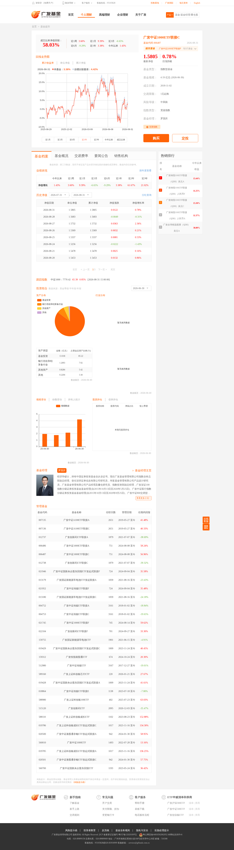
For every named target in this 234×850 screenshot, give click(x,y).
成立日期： (150, 85)
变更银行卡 (108, 815)
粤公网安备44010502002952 (155, 834)
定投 (185, 138)
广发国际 (169, 3)
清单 (191, 803)
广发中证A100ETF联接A (76, 520)
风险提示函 (71, 830)
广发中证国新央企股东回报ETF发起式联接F (76, 571)
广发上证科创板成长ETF (77, 717)
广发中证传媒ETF (76, 665)
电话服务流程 (142, 815)
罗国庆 (164, 118)
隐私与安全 (142, 830)
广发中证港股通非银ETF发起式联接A (76, 734)
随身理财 (69, 3)
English (197, 3)
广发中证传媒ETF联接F (76, 588)
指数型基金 (167, 69)
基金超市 (45, 26)
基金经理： (150, 118)
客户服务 (86, 3)
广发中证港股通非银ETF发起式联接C (76, 759)
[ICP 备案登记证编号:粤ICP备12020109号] (118, 834)
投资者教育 (90, 830)
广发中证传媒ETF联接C (76, 614)
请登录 (39, 3)
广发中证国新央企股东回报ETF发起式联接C (76, 648)
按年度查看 (145, 170)
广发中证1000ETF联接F (76, 622)
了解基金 (74, 803)
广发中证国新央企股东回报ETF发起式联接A (76, 682)
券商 (197, 803)
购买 (156, 138)
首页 (71, 14)
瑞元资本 (184, 3)
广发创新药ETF (76, 708)
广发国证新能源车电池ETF (76, 640)
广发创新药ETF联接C (76, 563)
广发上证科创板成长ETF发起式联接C (76, 725)
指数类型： (150, 110)
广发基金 (46, 14)
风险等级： (150, 102)
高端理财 (104, 14)
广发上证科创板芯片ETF (77, 674)
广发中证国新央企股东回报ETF (76, 768)
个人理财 (86, 14)
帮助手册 (139, 803)
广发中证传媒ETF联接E (76, 691)
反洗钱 (105, 830)
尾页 (113, 269)
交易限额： (150, 93)
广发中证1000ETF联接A (76, 545)
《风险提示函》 (79, 782)
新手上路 (74, 809)
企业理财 (122, 14)
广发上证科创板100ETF (76, 700)
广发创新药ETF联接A (76, 537)
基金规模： (150, 77)
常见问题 (107, 797)
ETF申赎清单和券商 (179, 797)
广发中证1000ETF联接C (76, 554)
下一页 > (102, 269)
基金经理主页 (143, 470)
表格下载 (139, 809)
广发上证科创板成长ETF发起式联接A (76, 751)
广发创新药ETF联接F (76, 631)
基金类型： (150, 69)
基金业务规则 (122, 830)
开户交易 (107, 803)
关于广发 (140, 14)
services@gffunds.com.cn (139, 843)
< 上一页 (85, 269)
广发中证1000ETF (76, 742)
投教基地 (155, 3)
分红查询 (146, 195)
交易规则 (74, 815)
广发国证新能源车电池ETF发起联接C (76, 597)
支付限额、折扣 (110, 809)
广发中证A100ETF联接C (76, 528)
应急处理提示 (162, 830)
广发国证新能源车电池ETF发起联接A (76, 580)
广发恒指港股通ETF (76, 657)
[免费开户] (48, 3)
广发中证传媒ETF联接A (76, 605)
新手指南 (75, 797)
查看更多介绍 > (144, 498)
